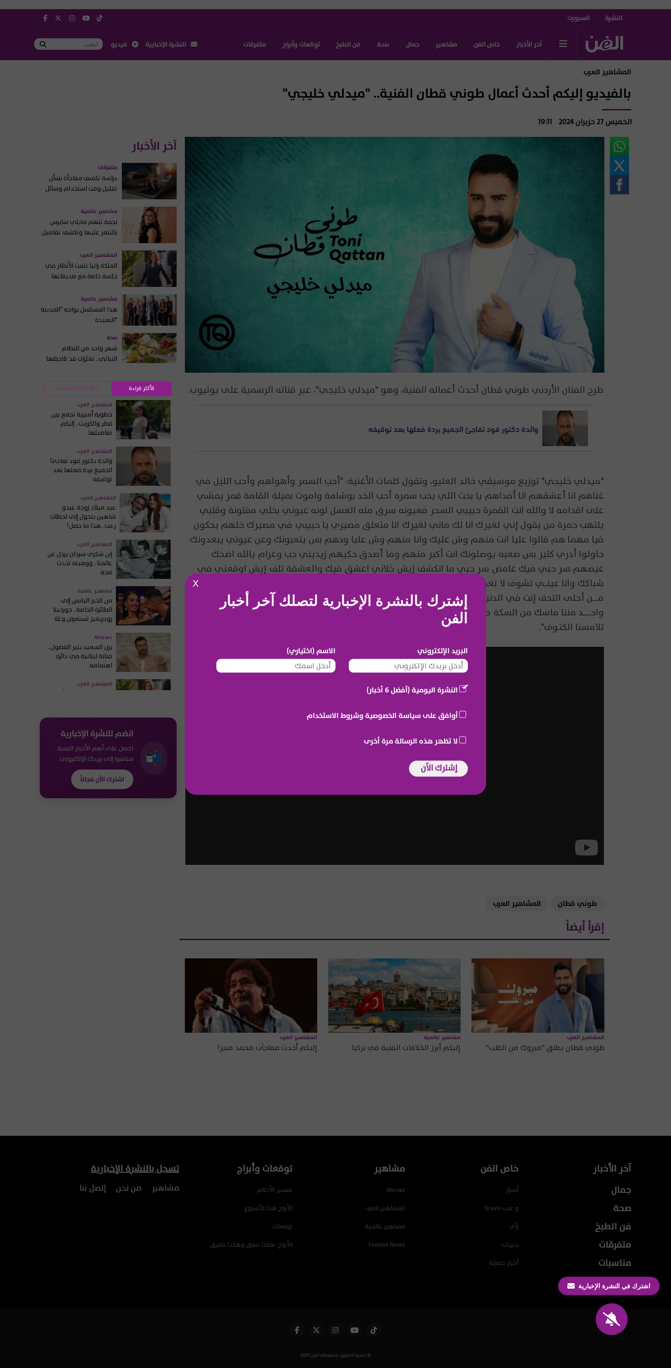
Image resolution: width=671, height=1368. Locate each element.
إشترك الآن (439, 767)
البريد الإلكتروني (442, 650)
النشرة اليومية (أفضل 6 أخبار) (412, 690)
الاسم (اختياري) (311, 650)
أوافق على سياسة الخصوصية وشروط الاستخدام (382, 715)
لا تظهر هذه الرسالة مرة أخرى (411, 741)
